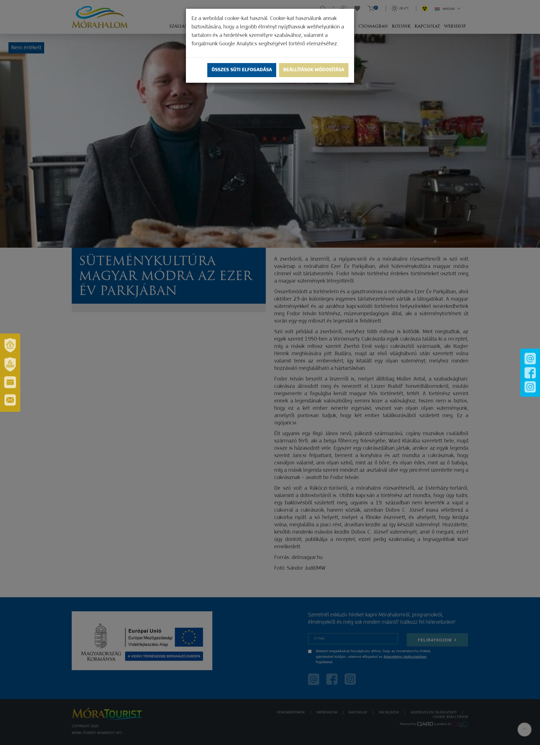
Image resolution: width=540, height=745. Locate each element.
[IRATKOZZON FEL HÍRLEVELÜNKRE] (10, 400)
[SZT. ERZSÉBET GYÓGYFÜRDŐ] (10, 364)
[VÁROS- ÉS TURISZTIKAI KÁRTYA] (10, 382)
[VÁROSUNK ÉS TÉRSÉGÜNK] (10, 345)
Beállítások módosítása (313, 70)
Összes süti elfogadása (242, 70)
